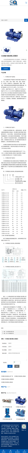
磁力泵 (10, 452)
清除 (17, 366)
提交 (10, 366)
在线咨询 (6, 68)
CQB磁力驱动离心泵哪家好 (7, 379)
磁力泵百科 (17, 452)
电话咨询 (3, 452)
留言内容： (4, 353)
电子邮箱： (4, 350)
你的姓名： (4, 343)
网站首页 (24, 452)
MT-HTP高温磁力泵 (10, 333)
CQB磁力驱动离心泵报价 (20, 376)
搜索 (26, 20)
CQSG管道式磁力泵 (10, 331)
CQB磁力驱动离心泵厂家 (7, 376)
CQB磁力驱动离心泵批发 (7, 382)
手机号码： (4, 346)
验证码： (5, 362)
